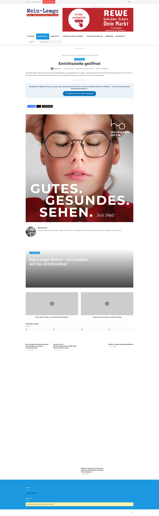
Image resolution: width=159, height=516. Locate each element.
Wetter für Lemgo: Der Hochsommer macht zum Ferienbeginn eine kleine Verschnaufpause (92, 470)
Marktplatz (55, 36)
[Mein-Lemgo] (43, 13)
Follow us (29, 498)
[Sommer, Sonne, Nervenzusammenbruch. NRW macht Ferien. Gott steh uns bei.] (65, 335)
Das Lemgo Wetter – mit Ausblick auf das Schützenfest (58, 261)
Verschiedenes (80, 55)
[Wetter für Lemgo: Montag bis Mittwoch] (120, 335)
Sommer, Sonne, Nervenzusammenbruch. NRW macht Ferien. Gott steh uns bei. (64, 346)
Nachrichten (42, 36)
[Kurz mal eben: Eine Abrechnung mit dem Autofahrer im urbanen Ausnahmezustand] (38, 335)
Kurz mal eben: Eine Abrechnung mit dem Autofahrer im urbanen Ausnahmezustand (37, 346)
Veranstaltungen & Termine (73, 36)
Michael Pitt (57, 68)
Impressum (109, 36)
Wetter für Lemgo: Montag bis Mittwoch (120, 344)
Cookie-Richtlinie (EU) (95, 36)
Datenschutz (120, 36)
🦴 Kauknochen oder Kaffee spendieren (79, 93)
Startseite (31, 36)
